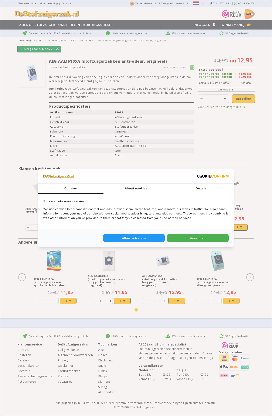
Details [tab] (201, 188)
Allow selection (134, 238)
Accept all (197, 238)
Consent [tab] (71, 188)
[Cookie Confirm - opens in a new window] (213, 176)
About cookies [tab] (136, 188)
